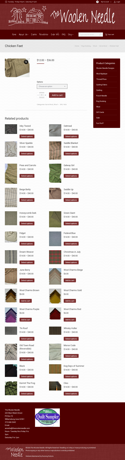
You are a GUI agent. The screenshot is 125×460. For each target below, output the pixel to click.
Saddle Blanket (71, 143)
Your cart (111, 34)
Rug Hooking (101, 101)
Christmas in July (72, 252)
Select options (27, 136)
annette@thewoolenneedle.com (17, 428)
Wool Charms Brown (29, 290)
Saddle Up (68, 189)
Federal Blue (70, 233)
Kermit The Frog (27, 383)
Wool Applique (101, 74)
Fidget (23, 233)
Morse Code (70, 345)
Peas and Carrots (28, 165)
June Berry (25, 270)
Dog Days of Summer (74, 366)
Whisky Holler (70, 328)
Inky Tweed (25, 126)
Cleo (66, 383)
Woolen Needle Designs (105, 68)
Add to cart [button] (69, 280)
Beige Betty (25, 189)
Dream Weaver (27, 252)
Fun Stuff (100, 123)
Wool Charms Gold (73, 290)
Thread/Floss (101, 79)
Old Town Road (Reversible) (27, 347)
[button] (26, 62)
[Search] (100, 34)
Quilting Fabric (101, 85)
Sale (98, 118)
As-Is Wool (49, 104)
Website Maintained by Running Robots (39, 456)
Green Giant (69, 213)
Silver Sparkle (26, 143)
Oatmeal (68, 126)
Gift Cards (100, 112)
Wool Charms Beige (73, 270)
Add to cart (57, 95)
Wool (56, 104)
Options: (40, 82)
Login (118, 2)
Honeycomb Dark (28, 213)
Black (22, 366)
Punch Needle (101, 96)
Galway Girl (69, 165)
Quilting (99, 90)
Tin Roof (24, 328)
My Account (105, 2)
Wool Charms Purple (29, 309)
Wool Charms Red (72, 309)
